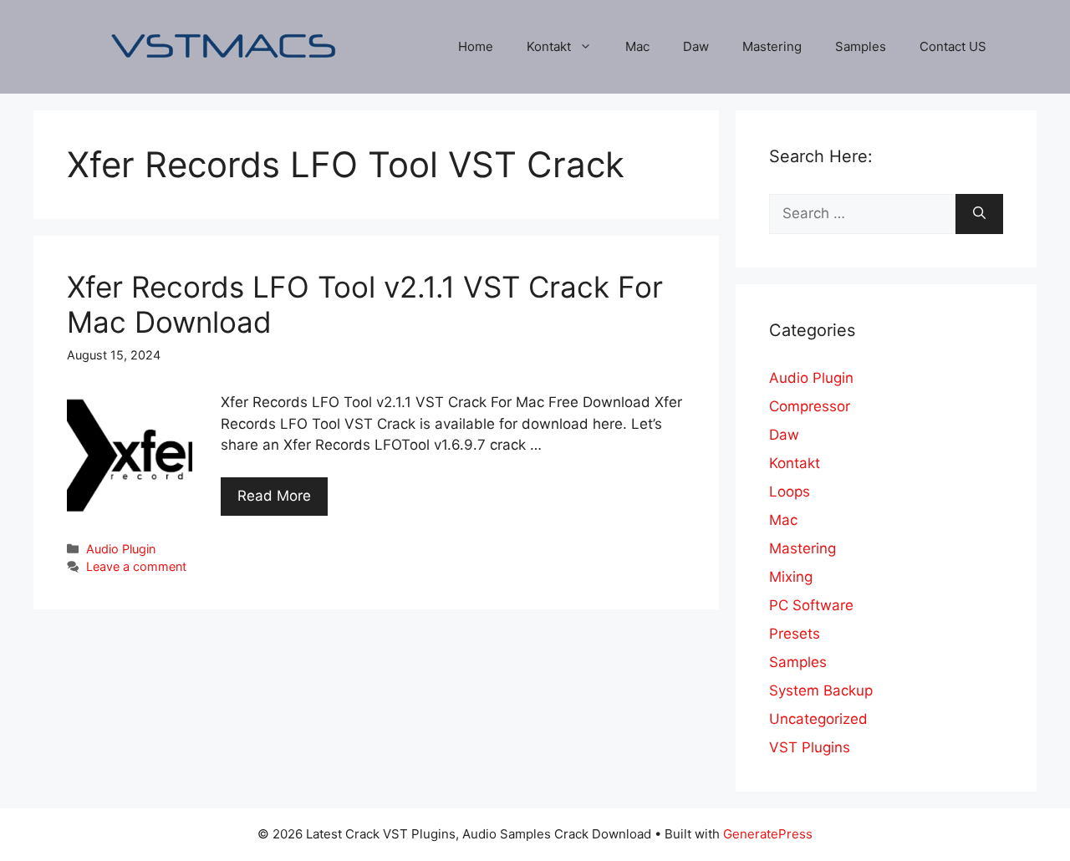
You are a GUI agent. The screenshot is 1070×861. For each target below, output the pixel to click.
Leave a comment (136, 566)
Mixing (791, 576)
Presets (794, 633)
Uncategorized (818, 719)
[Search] (979, 214)
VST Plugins (809, 747)
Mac (637, 46)
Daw (696, 46)
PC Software (811, 605)
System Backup (821, 690)
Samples (860, 46)
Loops (789, 491)
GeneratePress (768, 834)
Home (475, 46)
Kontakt (549, 46)
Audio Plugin (120, 549)
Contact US (953, 46)
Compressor (809, 406)
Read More (274, 495)
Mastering (772, 46)
